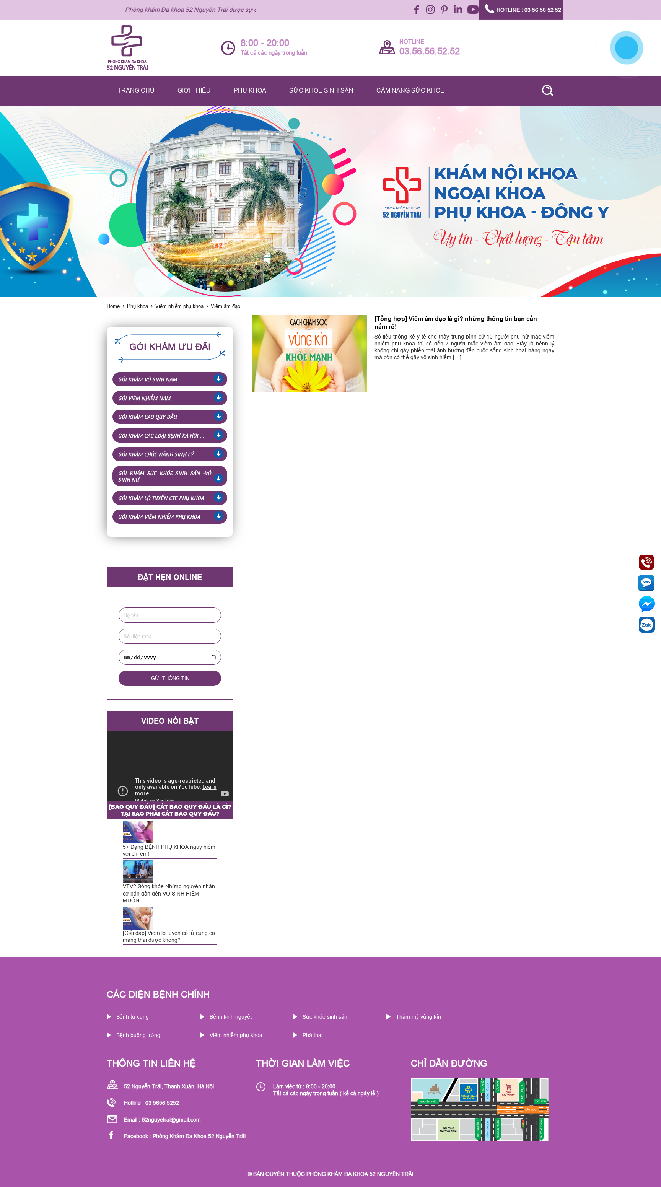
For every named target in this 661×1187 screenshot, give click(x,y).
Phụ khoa (250, 90)
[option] (330, 201)
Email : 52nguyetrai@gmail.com (162, 1120)
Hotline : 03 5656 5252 (151, 1103)
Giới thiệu (194, 90)
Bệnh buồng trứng (138, 1035)
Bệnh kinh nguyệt (231, 1017)
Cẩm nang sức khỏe (410, 90)
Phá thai (312, 1035)
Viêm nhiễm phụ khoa (179, 306)
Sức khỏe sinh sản (321, 90)
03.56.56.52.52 (429, 51)
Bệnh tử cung (132, 1017)
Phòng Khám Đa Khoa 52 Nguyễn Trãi (360, 1174)
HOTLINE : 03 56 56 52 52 (529, 10)
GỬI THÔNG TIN (170, 678)
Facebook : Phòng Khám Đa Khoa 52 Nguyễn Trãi (185, 1136)
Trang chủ (136, 90)
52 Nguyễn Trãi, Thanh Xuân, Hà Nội (169, 1086)
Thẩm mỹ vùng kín (418, 1017)
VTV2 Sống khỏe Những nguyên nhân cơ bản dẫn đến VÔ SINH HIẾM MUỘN (169, 893)
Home (113, 306)
